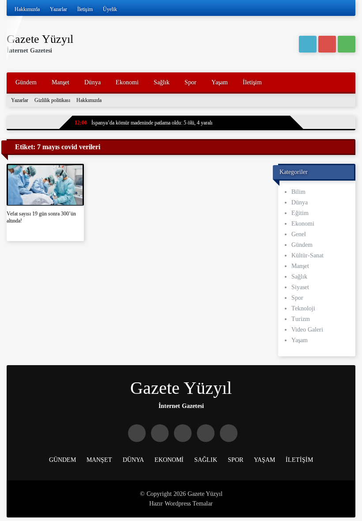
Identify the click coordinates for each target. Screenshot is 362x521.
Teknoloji (303, 308)
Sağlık (162, 82)
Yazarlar (58, 9)
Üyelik (110, 9)
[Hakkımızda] (327, 44)
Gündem (26, 82)
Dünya (92, 82)
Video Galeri (307, 329)
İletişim (85, 9)
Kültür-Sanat (307, 255)
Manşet (60, 82)
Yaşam (219, 82)
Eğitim (300, 213)
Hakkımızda (27, 9)
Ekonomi (127, 82)
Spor (190, 82)
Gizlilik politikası (52, 100)
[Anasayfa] (308, 44)
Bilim (298, 192)
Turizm (300, 319)
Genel (298, 234)
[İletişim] (346, 44)
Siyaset (300, 287)
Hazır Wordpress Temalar (181, 503)
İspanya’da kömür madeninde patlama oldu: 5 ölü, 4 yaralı (143, 123)
